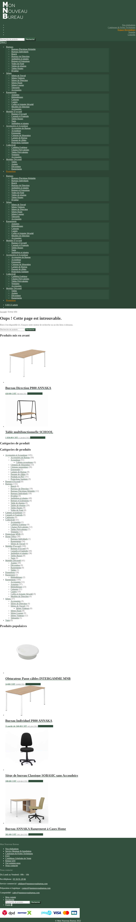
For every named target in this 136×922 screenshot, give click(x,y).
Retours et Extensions (20, 500)
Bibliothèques (16, 577)
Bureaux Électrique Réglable (23, 491)
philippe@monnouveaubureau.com (33, 884)
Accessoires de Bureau (20, 457)
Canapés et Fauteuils (14, 515)
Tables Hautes (16, 508)
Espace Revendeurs (126, 30)
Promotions (11, 171)
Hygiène (15, 71)
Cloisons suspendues (19, 467)
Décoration (15, 565)
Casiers (14, 591)
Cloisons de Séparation (20, 465)
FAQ (7, 856)
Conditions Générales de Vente (18, 858)
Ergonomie (15, 469)
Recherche (30, 39)
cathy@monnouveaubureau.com (26, 893)
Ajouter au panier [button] (35, 781)
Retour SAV (10, 861)
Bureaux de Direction (20, 489)
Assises (14, 563)
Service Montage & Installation (18, 851)
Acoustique (15, 460)
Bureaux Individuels (19, 52)
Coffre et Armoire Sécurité (22, 594)
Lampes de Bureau (18, 472)
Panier (8, 905)
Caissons (14, 589)
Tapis (13, 558)
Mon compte (10, 897)
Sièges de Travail (18, 544)
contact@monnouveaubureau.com (36, 888)
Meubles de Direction (20, 596)
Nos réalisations (128, 25)
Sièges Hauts (16, 611)
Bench (13, 486)
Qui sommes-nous (12, 863)
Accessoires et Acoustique (16, 455)
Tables (13, 570)
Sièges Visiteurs (22, 608)
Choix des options (34, 393)
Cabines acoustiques (24, 462)
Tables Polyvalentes (19, 529)
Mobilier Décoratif (13, 560)
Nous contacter (11, 865)
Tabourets (15, 618)
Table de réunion (18, 503)
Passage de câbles (18, 474)
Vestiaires (15, 532)
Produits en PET (17, 477)
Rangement (10, 575)
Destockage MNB (13, 534)
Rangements (16, 169)
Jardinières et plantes (19, 498)
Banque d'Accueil (18, 548)
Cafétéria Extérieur (18, 524)
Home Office (10, 536)
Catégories (9, 517)
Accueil (3, 312)
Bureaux (9, 47)
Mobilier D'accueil (13, 546)
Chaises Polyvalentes (19, 527)
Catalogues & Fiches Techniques (121, 27)
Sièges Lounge (17, 613)
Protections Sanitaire (20, 142)
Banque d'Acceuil (12, 481)
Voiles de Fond (17, 510)
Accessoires (16, 522)
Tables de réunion (18, 505)
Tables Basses (17, 119)
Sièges (9, 73)
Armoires (14, 584)
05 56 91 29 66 (19, 879)
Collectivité (10, 520)
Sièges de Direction (19, 603)
